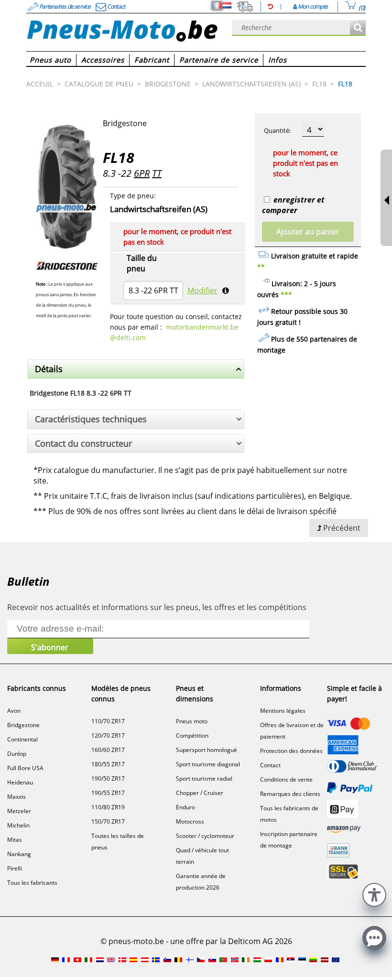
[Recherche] (358, 28)
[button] (374, 893)
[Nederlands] (227, 5)
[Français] (217, 5)
